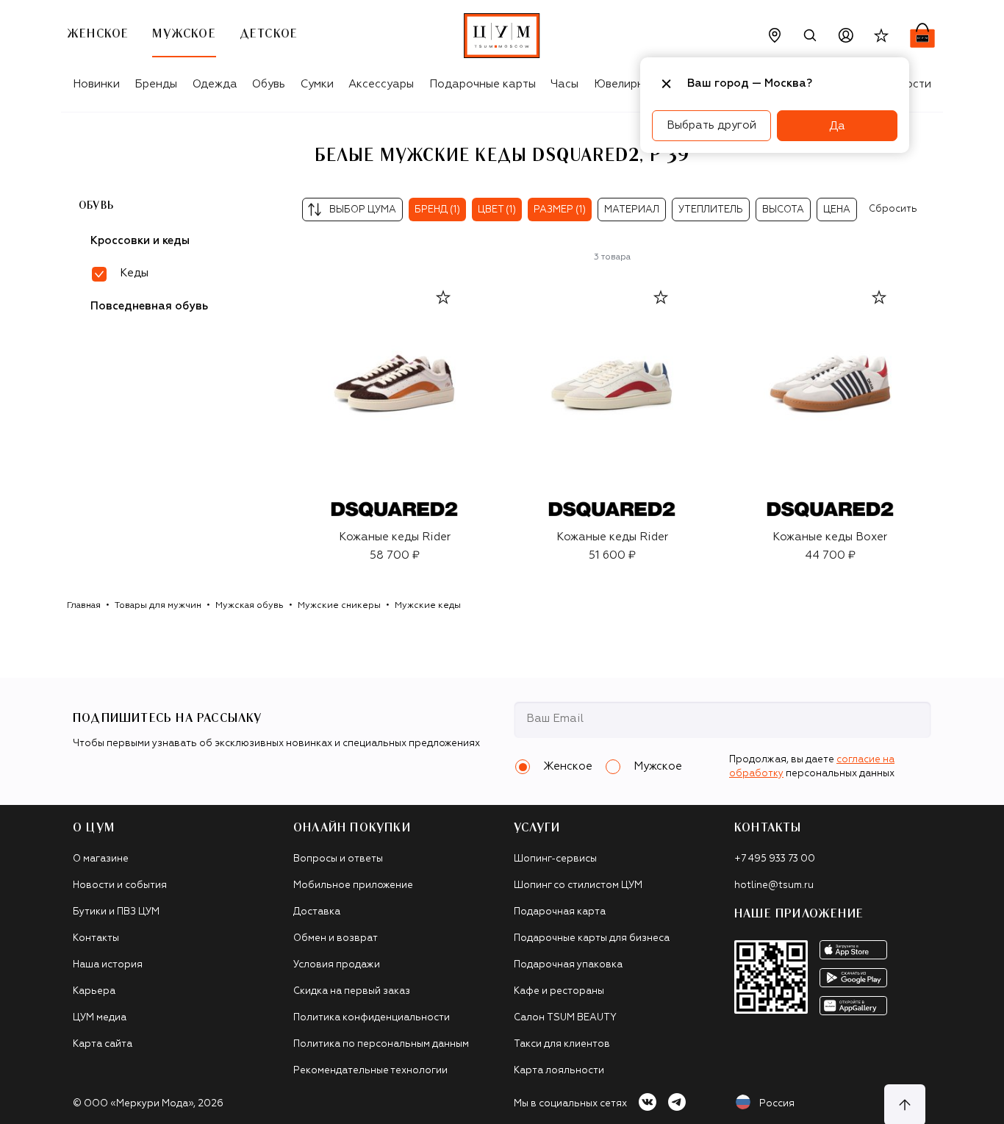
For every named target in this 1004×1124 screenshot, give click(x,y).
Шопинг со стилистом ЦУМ (578, 885)
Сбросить (893, 209)
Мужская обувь (249, 605)
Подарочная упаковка (568, 965)
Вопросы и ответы (338, 859)
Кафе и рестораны (559, 991)
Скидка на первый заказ (351, 991)
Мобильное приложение (353, 885)
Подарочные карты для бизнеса (592, 938)
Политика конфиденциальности (371, 1018)
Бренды (156, 84)
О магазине (101, 859)
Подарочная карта (560, 912)
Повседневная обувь (149, 306)
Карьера (94, 991)
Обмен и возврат (335, 938)
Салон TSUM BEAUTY (565, 1018)
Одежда (215, 84)
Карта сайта (102, 1044)
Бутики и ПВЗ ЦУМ (116, 912)
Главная (84, 605)
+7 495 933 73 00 (774, 859)
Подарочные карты (482, 84)
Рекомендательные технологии (370, 1070)
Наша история (108, 965)
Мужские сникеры (339, 605)
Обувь (268, 84)
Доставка (316, 912)
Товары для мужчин (158, 605)
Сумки (317, 84)
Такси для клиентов (562, 1044)
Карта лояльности (559, 1070)
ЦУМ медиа (99, 1018)
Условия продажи (336, 965)
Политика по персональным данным (381, 1044)
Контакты (96, 938)
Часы (564, 84)
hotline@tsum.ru (774, 885)
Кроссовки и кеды (140, 240)
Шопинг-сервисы (555, 859)
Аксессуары (381, 84)
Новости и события (120, 885)
